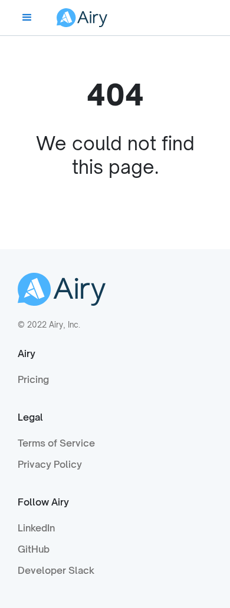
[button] (27, 17)
